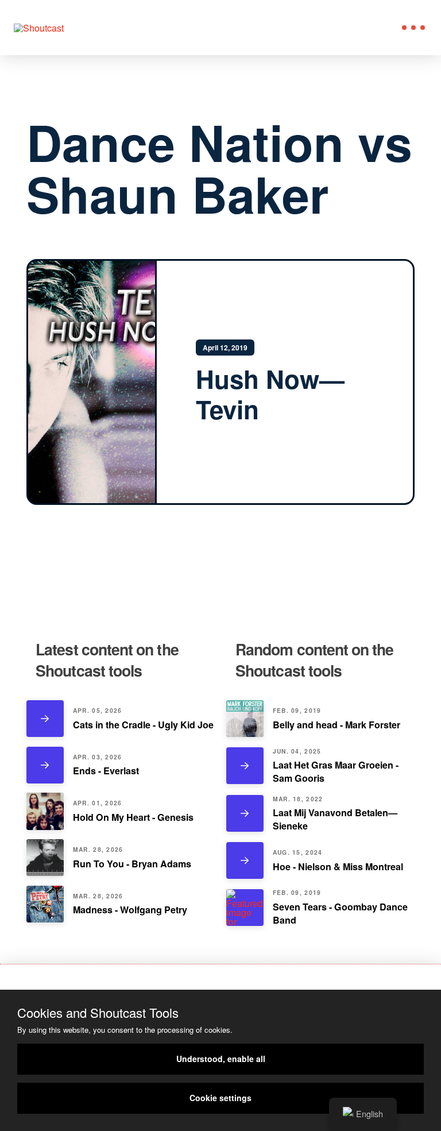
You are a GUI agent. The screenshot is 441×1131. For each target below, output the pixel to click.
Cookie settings (220, 1097)
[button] (413, 28)
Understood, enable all (220, 1058)
